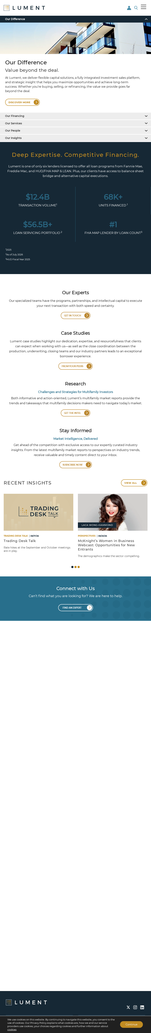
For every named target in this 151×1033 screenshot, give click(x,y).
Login (129, 8)
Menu (143, 7)
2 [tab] (75, 567)
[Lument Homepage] (26, 1002)
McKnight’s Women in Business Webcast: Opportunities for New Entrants (106, 545)
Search (136, 8)
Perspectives (87, 535)
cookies (11, 1029)
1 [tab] (72, 567)
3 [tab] (79, 567)
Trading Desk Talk (16, 535)
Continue (131, 1024)
